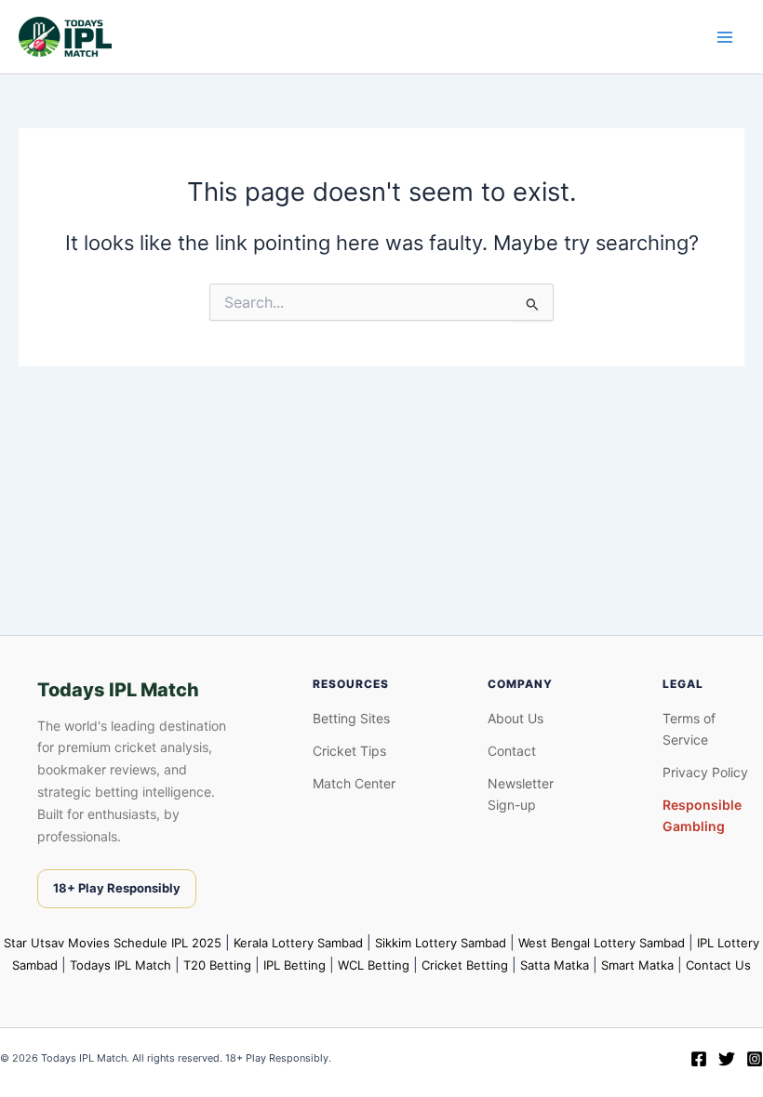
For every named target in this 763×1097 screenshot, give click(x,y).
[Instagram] (754, 1059)
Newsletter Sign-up (521, 794)
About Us (515, 718)
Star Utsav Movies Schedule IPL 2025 (112, 942)
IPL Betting (294, 965)
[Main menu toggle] (724, 37)
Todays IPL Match (120, 965)
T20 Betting (217, 965)
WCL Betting (373, 965)
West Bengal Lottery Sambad (601, 942)
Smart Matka (637, 965)
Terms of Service (689, 728)
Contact (512, 751)
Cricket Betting (465, 965)
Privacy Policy (705, 772)
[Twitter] (726, 1059)
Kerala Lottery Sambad (298, 942)
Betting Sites (351, 718)
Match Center (354, 783)
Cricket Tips (349, 751)
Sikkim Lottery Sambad (440, 942)
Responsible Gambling (702, 815)
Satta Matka (554, 965)
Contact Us (718, 965)
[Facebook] (698, 1059)
